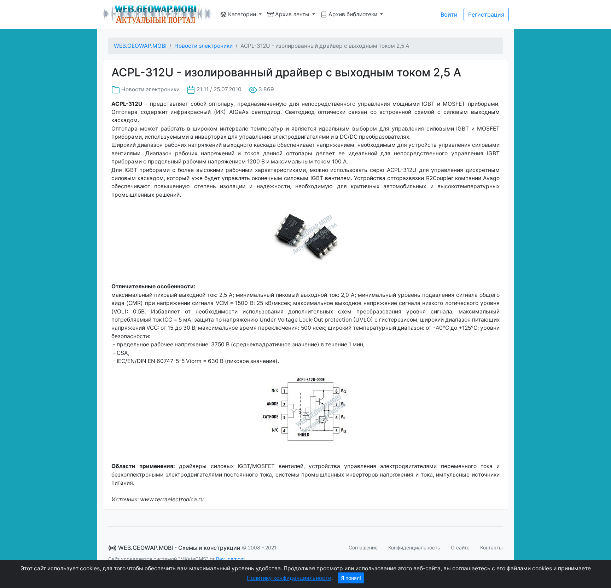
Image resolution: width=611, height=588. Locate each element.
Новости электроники (203, 45)
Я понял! (351, 578)
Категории (242, 14)
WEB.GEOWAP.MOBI (140, 45)
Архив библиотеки (353, 14)
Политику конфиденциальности (289, 578)
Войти (449, 14)
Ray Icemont (230, 559)
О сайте (460, 547)
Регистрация (486, 14)
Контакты (491, 547)
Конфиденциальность (414, 547)
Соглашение (363, 547)
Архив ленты (292, 14)
